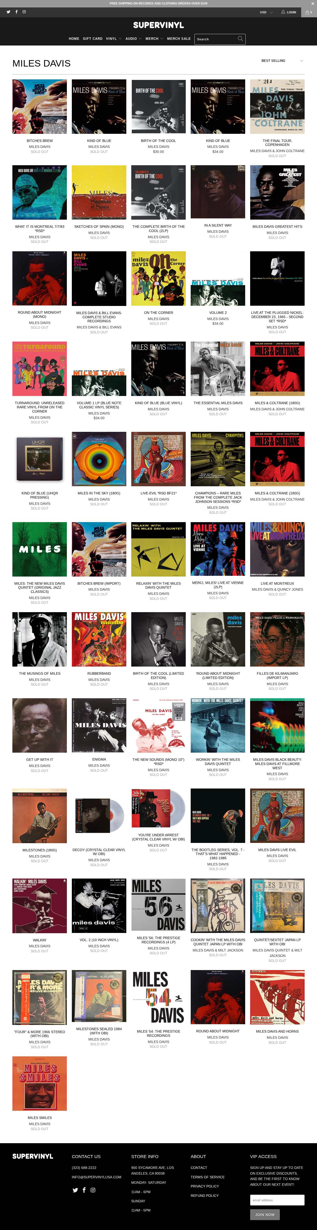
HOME (74, 39)
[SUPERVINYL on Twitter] (8, 12)
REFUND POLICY (205, 1196)
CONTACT (199, 1168)
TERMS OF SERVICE (208, 1177)
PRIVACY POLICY (205, 1186)
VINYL (112, 39)
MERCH (152, 39)
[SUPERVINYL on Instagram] (24, 12)
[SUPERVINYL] (158, 25)
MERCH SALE (179, 39)
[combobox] (220, 39)
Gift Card (93, 39)
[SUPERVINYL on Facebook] (16, 12)
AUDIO (132, 39)
